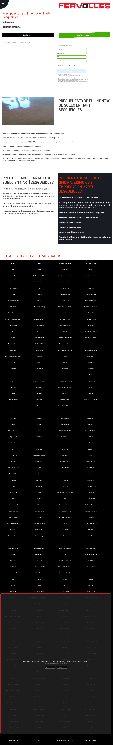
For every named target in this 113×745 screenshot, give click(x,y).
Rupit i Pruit (13, 492)
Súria (13, 331)
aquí (87, 81)
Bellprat (90, 393)
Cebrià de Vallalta (91, 319)
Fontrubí (90, 313)
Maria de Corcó (13, 542)
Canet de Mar (13, 567)
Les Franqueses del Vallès (13, 356)
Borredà (39, 375)
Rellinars (13, 418)
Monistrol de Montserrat (65, 276)
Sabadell (90, 542)
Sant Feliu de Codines (65, 306)
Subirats (39, 331)
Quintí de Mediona (39, 573)
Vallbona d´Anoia (65, 325)
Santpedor (39, 399)
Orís (91, 573)
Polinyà (39, 467)
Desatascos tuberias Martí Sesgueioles (65, 741)
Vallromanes (39, 350)
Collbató (39, 517)
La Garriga (65, 449)
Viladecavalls (91, 381)
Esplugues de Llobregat (65, 337)
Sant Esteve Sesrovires (39, 542)
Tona (64, 554)
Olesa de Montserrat (65, 430)
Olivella (65, 579)
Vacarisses (91, 325)
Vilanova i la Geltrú (13, 467)
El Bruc (13, 406)
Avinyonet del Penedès (65, 387)
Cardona (64, 393)
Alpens (13, 269)
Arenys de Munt (39, 591)
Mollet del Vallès (39, 511)
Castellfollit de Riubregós (39, 344)
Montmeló (65, 368)
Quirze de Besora (39, 319)
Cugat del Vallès (13, 548)
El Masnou (91, 517)
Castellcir (39, 393)
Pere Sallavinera (91, 486)
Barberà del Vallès (39, 325)
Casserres (91, 492)
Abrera (39, 362)
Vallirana (13, 368)
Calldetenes (39, 461)
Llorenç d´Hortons (90, 300)
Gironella (91, 288)
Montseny (13, 554)
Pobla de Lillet (65, 467)
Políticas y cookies (90, 740)
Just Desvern (13, 306)
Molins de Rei (65, 437)
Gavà (39, 430)
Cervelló (64, 455)
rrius (90, 387)
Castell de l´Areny (91, 344)
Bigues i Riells (91, 591)
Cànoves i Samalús (65, 560)
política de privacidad (71, 65)
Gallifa (39, 585)
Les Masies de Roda (91, 350)
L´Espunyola (13, 455)
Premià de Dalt (64, 418)
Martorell (65, 529)
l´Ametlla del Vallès (39, 455)
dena (64, 498)
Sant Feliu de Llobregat (39, 306)
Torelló (39, 492)
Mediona (90, 585)
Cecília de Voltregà (65, 548)
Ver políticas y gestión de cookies (55, 663)
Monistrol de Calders (91, 276)
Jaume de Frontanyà (91, 511)
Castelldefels (91, 498)
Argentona (13, 591)
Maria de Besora (13, 313)
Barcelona (13, 263)
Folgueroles (90, 480)
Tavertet (65, 362)
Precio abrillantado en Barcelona (16, 42)
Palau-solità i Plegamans (39, 412)
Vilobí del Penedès (13, 300)
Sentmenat (39, 313)
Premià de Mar (65, 424)
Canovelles (91, 560)
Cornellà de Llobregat (64, 406)
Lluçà (39, 424)
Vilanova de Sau (13, 536)
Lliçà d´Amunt (39, 437)
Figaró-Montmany (39, 337)
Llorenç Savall (65, 300)
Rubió (13, 443)
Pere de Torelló (13, 573)
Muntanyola (13, 325)
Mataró (39, 263)
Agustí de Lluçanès (91, 263)
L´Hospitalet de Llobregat (13, 319)
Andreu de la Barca (65, 263)
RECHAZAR (50, 667)
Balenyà (65, 523)
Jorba (65, 356)
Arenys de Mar (65, 591)
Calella (91, 437)
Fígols (13, 337)
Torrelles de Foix (13, 344)
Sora (64, 585)
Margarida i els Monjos (65, 282)
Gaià (65, 313)
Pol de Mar (65, 486)
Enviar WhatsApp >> (83, 35)
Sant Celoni (90, 356)
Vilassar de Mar (39, 554)
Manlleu (13, 486)
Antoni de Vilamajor (65, 573)
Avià (65, 375)
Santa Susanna (64, 399)
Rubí (13, 449)
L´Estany (90, 449)
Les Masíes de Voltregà (65, 350)
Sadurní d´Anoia (39, 548)
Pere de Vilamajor (90, 567)
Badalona (39, 387)
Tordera (13, 362)
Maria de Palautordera (91, 399)
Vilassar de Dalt (91, 461)
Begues (13, 585)
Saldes (65, 331)
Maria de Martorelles (13, 505)
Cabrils (13, 276)
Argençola (13, 381)
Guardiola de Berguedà (39, 536)
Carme (13, 498)
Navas (13, 412)
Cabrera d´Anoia (65, 294)
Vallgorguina (39, 529)
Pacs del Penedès (90, 412)
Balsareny (13, 529)
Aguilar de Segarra (90, 337)
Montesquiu (39, 368)
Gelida (91, 406)
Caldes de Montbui (65, 505)
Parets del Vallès (13, 430)
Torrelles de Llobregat (91, 306)
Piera (39, 505)
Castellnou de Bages (39, 381)
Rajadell (39, 418)
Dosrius (39, 406)
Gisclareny (39, 480)
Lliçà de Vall (13, 437)
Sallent (91, 455)
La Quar (39, 288)
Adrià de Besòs (90, 282)
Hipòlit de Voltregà (91, 331)
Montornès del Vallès (39, 276)
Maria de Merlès (39, 282)
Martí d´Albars (39, 486)
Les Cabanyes (39, 356)
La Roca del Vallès (13, 288)
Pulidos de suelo (5, 42)
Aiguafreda (65, 269)
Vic (65, 474)
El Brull (13, 294)
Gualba (65, 536)
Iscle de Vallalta (13, 517)
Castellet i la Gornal (65, 344)
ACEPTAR (62, 667)
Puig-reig (13, 350)
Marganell (91, 529)
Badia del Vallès (65, 461)
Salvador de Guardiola (65, 567)
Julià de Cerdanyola (91, 554)
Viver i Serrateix (91, 294)
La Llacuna (39, 294)
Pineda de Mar (91, 467)
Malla (13, 393)
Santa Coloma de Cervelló (65, 492)
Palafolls (64, 412)
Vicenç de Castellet (39, 567)
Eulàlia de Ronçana (91, 523)
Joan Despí (13, 560)
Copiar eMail (28, 35)
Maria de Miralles (13, 282)
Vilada (39, 474)
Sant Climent (65, 288)
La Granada (39, 449)
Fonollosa (65, 480)
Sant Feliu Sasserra (91, 505)
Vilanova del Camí (91, 548)
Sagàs (13, 424)
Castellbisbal (13, 474)
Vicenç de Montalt (64, 319)
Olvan (13, 579)
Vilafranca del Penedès (65, 381)
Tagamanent (13, 375)
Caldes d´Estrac (13, 740)
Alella (39, 269)
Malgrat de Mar (13, 399)
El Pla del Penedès (64, 517)
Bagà (90, 269)
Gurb (90, 474)
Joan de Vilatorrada (65, 511)
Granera (13, 480)
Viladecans (13, 387)
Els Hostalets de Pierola (13, 523)
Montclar (90, 579)
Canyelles (39, 560)
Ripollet (39, 300)
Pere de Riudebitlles (13, 511)
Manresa (39, 443)
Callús (13, 461)
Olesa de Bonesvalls (91, 430)
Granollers (91, 536)
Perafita (90, 424)
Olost (39, 579)
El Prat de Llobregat (39, 523)
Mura (90, 443)
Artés (91, 375)
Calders (39, 740)
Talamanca (91, 368)
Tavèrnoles (90, 362)
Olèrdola (39, 498)
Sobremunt (90, 418)
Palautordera (65, 542)
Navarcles (65, 443)
